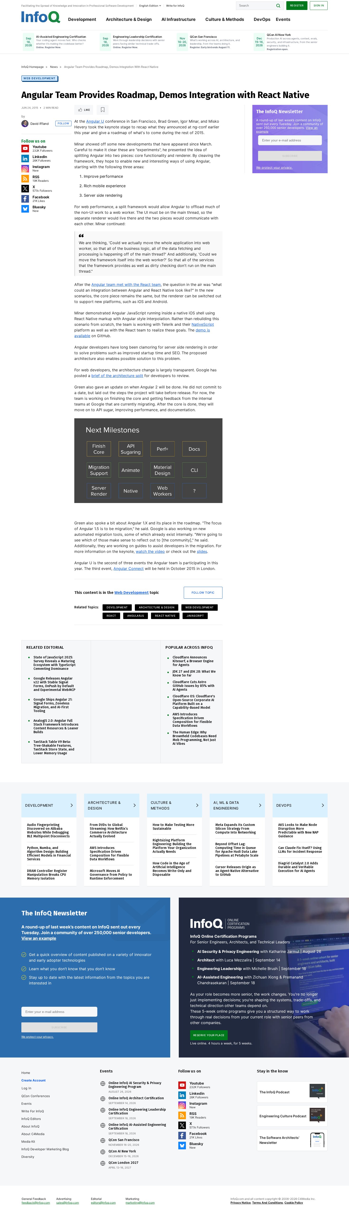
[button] (290, 156)
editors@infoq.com (103, 1202)
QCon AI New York (122, 1151)
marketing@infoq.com (140, 1202)
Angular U (95, 121)
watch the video (150, 551)
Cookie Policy (293, 1202)
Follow (63, 123)
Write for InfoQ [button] (175, 5)
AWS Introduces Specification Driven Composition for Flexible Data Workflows (192, 720)
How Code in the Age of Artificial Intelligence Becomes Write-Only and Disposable (172, 869)
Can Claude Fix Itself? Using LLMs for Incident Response (300, 850)
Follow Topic (203, 592)
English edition (148, 5)
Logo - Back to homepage (41, 17)
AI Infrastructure (178, 19)
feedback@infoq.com (36, 1202)
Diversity (27, 1157)
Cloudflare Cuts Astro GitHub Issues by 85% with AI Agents (193, 686)
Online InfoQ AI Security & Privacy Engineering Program (134, 1085)
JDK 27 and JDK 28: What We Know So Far (194, 673)
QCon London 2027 (123, 1163)
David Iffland (39, 124)
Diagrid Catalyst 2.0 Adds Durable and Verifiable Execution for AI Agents (298, 867)
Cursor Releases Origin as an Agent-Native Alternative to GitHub (237, 871)
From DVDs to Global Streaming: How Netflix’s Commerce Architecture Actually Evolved (109, 830)
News (54, 67)
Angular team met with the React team (126, 284)
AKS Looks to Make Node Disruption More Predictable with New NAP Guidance (298, 830)
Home (25, 1073)
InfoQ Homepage (32, 67)
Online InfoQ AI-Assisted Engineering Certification (137, 1127)
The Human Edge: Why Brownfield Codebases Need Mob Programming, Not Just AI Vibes (195, 738)
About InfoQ (30, 1126)
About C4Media (32, 1134)
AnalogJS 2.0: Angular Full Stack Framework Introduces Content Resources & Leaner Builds (55, 726)
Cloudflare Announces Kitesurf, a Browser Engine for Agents (193, 661)
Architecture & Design (129, 19)
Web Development (40, 78)
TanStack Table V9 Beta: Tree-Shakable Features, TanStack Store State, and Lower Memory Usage (53, 747)
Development (82, 19)
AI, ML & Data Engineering (226, 805)
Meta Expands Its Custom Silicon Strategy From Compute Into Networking (235, 828)
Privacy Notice (241, 1202)
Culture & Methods (224, 19)
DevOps (262, 19)
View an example (38, 938)
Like (87, 110)
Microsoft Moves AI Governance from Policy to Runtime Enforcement (111, 875)
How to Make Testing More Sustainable (173, 827)
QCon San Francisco (123, 1140)
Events (283, 19)
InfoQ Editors (31, 1119)
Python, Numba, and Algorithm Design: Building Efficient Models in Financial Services (49, 853)
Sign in (319, 5)
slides (202, 551)
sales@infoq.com (67, 1202)
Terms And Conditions (267, 1202)
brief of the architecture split (117, 375)
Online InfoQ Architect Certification (136, 1098)
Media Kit (28, 1141)
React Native (165, 615)
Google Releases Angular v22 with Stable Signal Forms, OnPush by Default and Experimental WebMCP (54, 684)
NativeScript (203, 324)
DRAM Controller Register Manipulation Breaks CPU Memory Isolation (47, 875)
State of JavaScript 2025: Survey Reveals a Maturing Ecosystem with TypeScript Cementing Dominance (54, 663)
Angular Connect (128, 568)
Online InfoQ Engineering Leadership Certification (137, 1111)
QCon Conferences (35, 1096)
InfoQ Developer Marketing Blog (45, 1149)
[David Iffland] (24, 123)
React (111, 615)
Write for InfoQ (32, 1111)
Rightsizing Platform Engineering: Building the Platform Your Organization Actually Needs (174, 846)
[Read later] (102, 110)
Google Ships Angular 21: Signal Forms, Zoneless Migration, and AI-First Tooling (52, 705)
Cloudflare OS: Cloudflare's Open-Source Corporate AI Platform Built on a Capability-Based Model (194, 702)
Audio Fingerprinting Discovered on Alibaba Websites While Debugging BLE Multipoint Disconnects (48, 830)
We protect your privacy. (274, 167)
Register (297, 5)
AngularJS (135, 615)
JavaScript (195, 615)
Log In (26, 1088)
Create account (33, 1080)
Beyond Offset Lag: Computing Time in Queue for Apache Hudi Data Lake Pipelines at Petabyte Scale (236, 849)
